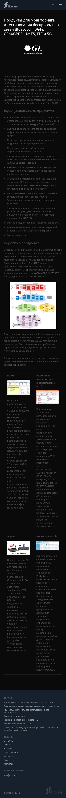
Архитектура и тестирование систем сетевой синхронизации (31, 706)
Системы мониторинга (14, 716)
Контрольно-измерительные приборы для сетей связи (28, 702)
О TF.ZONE (8, 741)
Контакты (8, 764)
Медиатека (8, 756)
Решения (8, 748)
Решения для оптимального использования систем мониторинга (27, 711)
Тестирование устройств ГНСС (18, 723)
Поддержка (9, 760)
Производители (11, 752)
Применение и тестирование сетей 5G (21, 720)
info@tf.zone (10, 775)
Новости (8, 745)
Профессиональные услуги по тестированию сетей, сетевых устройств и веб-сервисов (31, 728)
